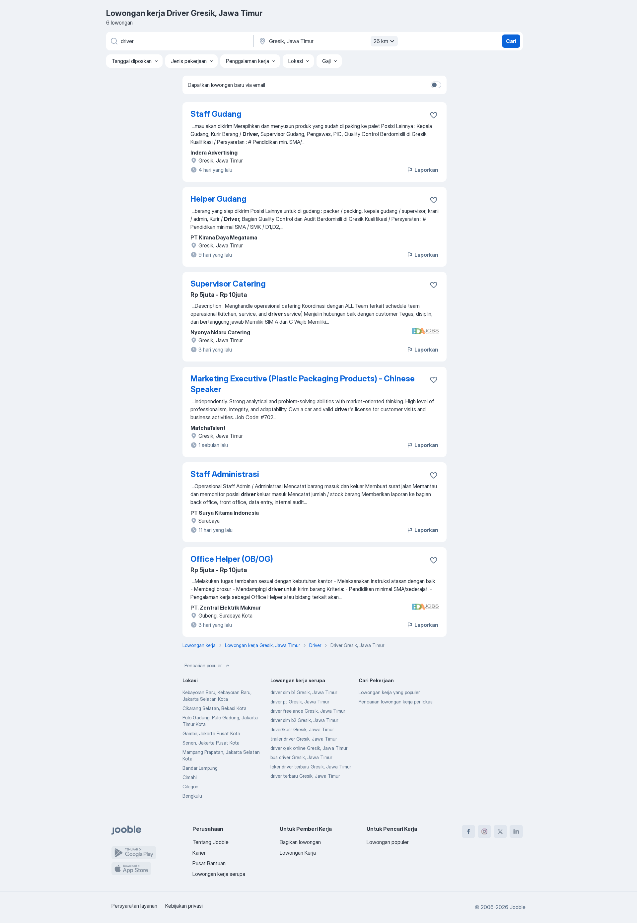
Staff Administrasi (224, 474)
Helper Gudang (218, 199)
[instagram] (484, 831)
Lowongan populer (388, 842)
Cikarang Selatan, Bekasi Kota (214, 708)
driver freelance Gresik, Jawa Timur (307, 711)
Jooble (518, 907)
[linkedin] (516, 831)
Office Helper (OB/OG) (231, 559)
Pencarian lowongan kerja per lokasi (396, 701)
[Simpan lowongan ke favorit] (434, 115)
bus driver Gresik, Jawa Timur (301, 757)
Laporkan (426, 169)
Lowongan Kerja (298, 852)
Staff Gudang (216, 114)
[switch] (436, 85)
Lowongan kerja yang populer (389, 692)
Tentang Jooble (210, 842)
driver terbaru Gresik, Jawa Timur (305, 776)
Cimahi (189, 777)
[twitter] (500, 831)
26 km (381, 41)
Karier (199, 852)
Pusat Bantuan (209, 863)
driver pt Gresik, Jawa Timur (299, 701)
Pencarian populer (203, 665)
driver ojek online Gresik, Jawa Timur (308, 748)
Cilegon (190, 786)
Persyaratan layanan (134, 905)
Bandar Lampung (200, 768)
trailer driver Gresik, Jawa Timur (303, 739)
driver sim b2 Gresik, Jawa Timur (304, 720)
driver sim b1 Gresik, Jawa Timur (303, 692)
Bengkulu (192, 796)
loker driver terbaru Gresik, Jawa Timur (310, 766)
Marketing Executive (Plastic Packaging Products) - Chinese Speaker (302, 384)
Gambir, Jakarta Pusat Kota (211, 733)
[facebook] (468, 831)
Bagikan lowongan (300, 842)
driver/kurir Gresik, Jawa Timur (302, 729)
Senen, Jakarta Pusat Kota (211, 743)
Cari (511, 41)
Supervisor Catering (228, 284)
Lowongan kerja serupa (218, 874)
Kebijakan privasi (184, 905)
